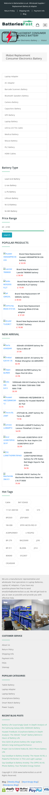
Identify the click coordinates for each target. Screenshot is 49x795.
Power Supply (8, 707)
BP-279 (9, 540)
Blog (24, 14)
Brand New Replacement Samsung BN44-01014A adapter (29, 309)
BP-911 (9, 548)
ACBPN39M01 (12, 533)
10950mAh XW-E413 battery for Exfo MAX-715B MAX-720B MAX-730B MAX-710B (28, 385)
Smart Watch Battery (11, 702)
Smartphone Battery (11, 698)
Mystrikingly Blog (30, 782)
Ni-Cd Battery (10, 204)
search (7, 235)
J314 (36, 548)
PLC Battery (10, 147)
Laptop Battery (11, 121)
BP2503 (9, 517)
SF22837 (23, 555)
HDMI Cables (10, 153)
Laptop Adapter (11, 76)
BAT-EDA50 (23, 502)
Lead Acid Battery (12, 179)
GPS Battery (10, 115)
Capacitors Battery (13, 108)
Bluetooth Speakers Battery (16, 95)
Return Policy (9, 11)
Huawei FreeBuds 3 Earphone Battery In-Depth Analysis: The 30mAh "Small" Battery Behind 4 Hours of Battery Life (22, 734)
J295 (38, 540)
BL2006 (23, 548)
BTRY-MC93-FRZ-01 (28, 525)
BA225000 (24, 540)
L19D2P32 (30, 533)
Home (5, 40)
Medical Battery (11, 134)
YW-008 (9, 525)
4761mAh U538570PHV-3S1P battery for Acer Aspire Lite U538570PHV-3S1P (29, 440)
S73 (38, 510)
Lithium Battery (11, 198)
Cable (7, 502)
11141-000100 (12, 510)
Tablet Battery (8, 685)
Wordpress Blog (11, 785)
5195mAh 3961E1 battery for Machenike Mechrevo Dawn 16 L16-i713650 (28, 477)
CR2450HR (10, 563)
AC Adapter (10, 83)
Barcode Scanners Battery (16, 89)
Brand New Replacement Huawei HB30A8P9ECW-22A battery (31, 257)
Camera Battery (11, 102)
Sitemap (5, 667)
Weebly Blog (13, 782)
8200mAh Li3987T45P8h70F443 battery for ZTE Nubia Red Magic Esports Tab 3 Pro (34, 458)
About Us (6, 645)
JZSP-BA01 (24, 517)
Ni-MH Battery (11, 211)
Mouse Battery (11, 140)
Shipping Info (8, 654)
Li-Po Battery (10, 192)
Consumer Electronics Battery (24, 40)
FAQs (4, 663)
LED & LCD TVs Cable (14, 128)
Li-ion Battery (10, 185)
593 (27, 510)
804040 (9, 555)
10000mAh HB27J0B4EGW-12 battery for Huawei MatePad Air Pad (31, 400)
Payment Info (39, 11)
